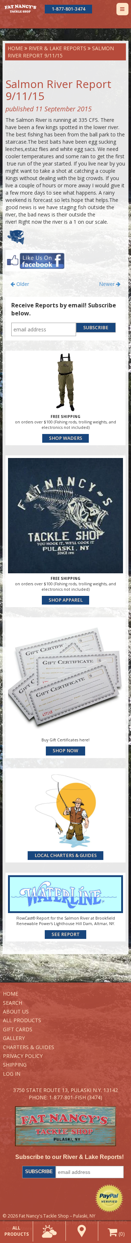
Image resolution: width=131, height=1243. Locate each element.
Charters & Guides (28, 1047)
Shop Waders (65, 438)
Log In (11, 1073)
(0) (121, 1233)
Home (15, 48)
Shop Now (65, 751)
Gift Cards (17, 1029)
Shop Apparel (66, 600)
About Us (16, 1011)
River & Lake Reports (57, 48)
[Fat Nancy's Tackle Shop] (20, 9)
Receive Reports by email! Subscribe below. (63, 309)
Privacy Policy (23, 1056)
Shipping (15, 1064)
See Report (66, 934)
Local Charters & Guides (66, 855)
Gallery (14, 1038)
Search (12, 1002)
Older (22, 283)
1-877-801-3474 (68, 9)
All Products (22, 1020)
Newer (107, 283)
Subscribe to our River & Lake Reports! (69, 1157)
